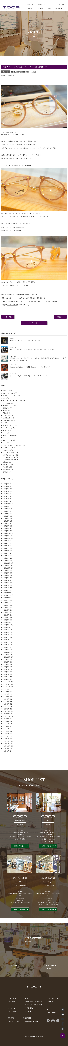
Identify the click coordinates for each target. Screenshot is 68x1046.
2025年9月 (6, 511)
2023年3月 (6, 585)
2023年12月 (6, 563)
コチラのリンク (12, 305)
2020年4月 (6, 672)
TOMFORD (7, 450)
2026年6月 (6, 489)
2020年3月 (6, 674)
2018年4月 (6, 731)
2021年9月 (6, 630)
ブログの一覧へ (34, 323)
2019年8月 (6, 692)
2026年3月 (6, 496)
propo (5, 433)
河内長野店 (6, 467)
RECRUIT (58, 8)
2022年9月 (6, 600)
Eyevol (5, 410)
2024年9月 (6, 541)
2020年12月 (6, 652)
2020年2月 (6, 677)
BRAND (52, 5)
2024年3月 (6, 555)
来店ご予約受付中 (20, 846)
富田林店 (5, 464)
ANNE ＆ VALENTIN (10, 396)
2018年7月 (6, 724)
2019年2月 (6, 706)
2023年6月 (6, 578)
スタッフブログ (52, 1013)
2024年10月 (6, 538)
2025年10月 (6, 508)
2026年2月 (6, 499)
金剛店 (33, 72)
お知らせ (5, 462)
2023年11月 (6, 565)
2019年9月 (6, 689)
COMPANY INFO (43, 8)
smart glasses (11, 459)
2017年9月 (6, 748)
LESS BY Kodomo (9, 423)
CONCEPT (30, 5)
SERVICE (41, 5)
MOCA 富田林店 (29, 1008)
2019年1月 (6, 709)
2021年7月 (6, 635)
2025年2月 (6, 528)
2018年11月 (6, 714)
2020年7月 (6, 664)
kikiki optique (7, 418)
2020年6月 (6, 667)
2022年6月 (6, 607)
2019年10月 (6, 687)
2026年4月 (6, 494)
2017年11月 (6, 743)
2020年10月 (6, 657)
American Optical (9, 393)
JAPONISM (7, 415)
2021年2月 (6, 647)
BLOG (30, 8)
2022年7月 (6, 605)
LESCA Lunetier (8, 420)
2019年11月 (6, 684)
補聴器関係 (6, 469)
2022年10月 (6, 598)
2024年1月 (6, 560)
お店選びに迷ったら (9, 455)
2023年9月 (6, 570)
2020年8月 (6, 662)
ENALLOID (7, 403)
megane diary (11, 457)
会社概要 (50, 1002)
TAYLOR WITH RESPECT (12, 445)
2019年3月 (6, 704)
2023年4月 (6, 583)
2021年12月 (6, 622)
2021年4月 (6, 642)
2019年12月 (6, 682)
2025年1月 (6, 531)
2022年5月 (6, 610)
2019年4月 (6, 701)
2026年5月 (6, 491)
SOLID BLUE (7, 440)
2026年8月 (6, 484)
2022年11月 (6, 595)
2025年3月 (6, 526)
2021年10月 (6, 627)
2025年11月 (6, 506)
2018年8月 (6, 721)
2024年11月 (6, 536)
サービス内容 (12, 1011)
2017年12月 (6, 741)
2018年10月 (6, 716)
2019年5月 (6, 699)
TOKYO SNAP (8, 447)
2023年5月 (6, 580)
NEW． (5, 430)
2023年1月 (6, 590)
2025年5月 (6, 521)
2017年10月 (6, 746)
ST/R (4, 443)
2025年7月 (6, 516)
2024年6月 (6, 548)
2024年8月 (6, 543)
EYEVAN (6, 408)
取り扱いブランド (14, 1021)
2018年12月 (6, 711)
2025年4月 (6, 523)
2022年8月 (6, 602)
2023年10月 (6, 568)
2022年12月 (6, 593)
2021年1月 (6, 649)
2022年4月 (6, 612)
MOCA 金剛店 (28, 1011)
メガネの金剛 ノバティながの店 (33, 1005)
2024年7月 (6, 546)
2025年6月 (6, 518)
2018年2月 (6, 736)
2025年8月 (6, 513)
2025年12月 (6, 504)
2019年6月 (6, 696)
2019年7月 (6, 694)
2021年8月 (6, 632)
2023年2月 (6, 588)
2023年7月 (6, 575)
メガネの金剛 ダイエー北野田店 (33, 1002)
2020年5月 (6, 669)
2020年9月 (6, 659)
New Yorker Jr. (8, 428)
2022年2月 (6, 617)
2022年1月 (6, 620)
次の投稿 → (60, 317)
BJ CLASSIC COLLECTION (20, 72)
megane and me (8, 425)
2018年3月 (6, 734)
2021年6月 (6, 637)
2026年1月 (6, 501)
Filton (5, 413)
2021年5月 (6, 640)
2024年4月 (6, 553)
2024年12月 (6, 533)
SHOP (61, 5)
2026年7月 (6, 486)
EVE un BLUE (8, 405)
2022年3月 (6, 615)
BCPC (5, 398)
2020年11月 (6, 654)
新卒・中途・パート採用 (31, 1021)
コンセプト (12, 1002)
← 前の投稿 (8, 317)
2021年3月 (6, 645)
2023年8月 (6, 573)
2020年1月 (6, 679)
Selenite (5, 438)
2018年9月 (6, 719)
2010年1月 (6, 751)
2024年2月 (6, 558)
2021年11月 (6, 625)
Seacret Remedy (8, 435)
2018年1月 (6, 738)
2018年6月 (6, 726)
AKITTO (6, 391)
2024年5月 (6, 551)
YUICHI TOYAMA (9, 452)
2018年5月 (6, 729)
